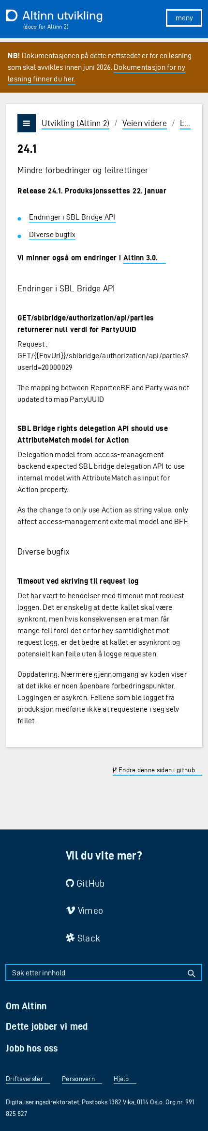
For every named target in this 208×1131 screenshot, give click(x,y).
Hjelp (121, 1079)
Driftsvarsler (24, 1079)
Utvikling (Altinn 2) (75, 122)
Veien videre (144, 122)
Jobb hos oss (32, 1048)
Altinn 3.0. (140, 258)
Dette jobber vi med (47, 1026)
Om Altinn (26, 1006)
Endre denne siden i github (156, 770)
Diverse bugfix (52, 234)
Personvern (78, 1079)
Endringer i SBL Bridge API (72, 217)
